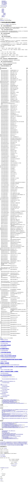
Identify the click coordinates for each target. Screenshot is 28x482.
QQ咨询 (1, 479)
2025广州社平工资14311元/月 (5, 432)
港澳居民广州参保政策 (4, 363)
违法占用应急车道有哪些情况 (6, 375)
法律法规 (3, 9)
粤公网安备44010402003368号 (4, 467)
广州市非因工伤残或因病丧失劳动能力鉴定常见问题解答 (11, 359)
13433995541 (5, 448)
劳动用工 (3, 11)
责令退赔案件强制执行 (4, 348)
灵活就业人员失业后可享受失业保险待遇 (8, 355)
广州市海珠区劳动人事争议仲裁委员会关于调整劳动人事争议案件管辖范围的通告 (12, 434)
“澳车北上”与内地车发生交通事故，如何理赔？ (9, 371)
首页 (0, 20)
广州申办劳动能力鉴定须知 (5, 352)
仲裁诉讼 (3, 12)
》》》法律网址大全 (4, 4)
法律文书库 (3, 16)
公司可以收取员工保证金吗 (5, 345)
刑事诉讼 (3, 10)
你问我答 (2, 20)
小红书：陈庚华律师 (4, 3)
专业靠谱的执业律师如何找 (5, 341)
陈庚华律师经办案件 (4, 431)
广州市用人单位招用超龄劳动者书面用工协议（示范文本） (9, 437)
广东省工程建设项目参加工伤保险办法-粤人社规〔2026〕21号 (10, 438)
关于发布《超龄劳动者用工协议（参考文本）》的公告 (9, 433)
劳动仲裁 (4, 13)
